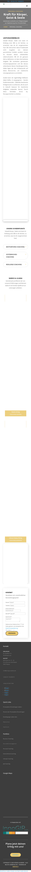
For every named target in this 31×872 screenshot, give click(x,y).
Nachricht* (9, 617)
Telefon (8, 605)
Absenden (11, 633)
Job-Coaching (6, 763)
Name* (8, 602)
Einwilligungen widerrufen (10, 717)
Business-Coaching (8, 738)
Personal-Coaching (16, 27)
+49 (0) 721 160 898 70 (8, 677)
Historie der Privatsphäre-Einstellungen (13, 712)
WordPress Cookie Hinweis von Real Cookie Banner (14, 871)
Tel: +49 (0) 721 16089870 (15, 1)
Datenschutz (9, 624)
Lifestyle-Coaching (8, 758)
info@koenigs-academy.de (9, 670)
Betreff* (8, 613)
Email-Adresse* (10, 608)
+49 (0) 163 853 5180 (8, 683)
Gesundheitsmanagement (10, 743)
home (5, 27)
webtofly (16, 866)
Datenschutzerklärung (12, 628)
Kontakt (15, 855)
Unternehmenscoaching (9, 753)
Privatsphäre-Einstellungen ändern (12, 707)
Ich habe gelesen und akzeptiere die (15, 626)
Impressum (6, 727)
